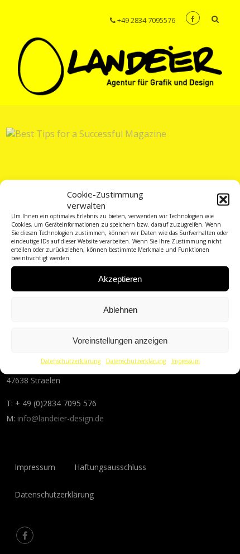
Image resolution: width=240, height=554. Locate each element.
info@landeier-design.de (60, 418)
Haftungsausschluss (110, 467)
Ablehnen (120, 309)
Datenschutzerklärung (70, 361)
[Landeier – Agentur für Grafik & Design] (120, 99)
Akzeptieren (120, 278)
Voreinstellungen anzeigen (120, 340)
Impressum (185, 361)
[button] (223, 199)
